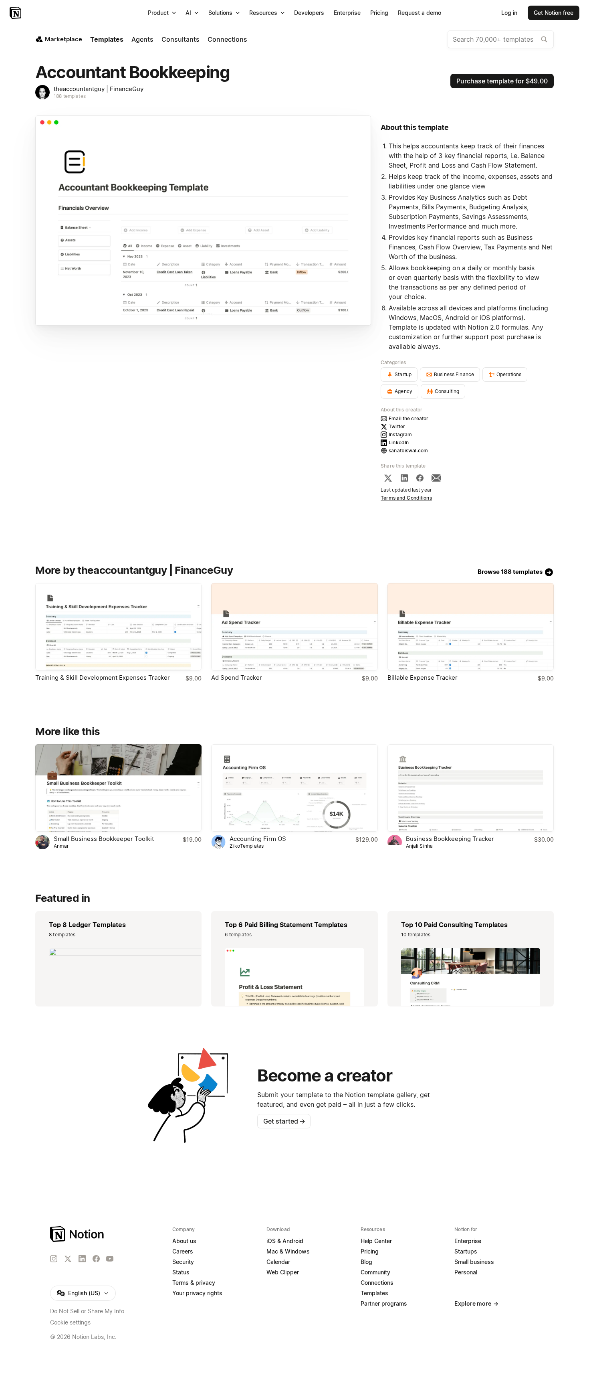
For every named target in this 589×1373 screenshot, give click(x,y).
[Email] (436, 478)
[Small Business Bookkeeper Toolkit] (118, 788)
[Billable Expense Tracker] (470, 626)
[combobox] (501, 39)
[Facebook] (420, 478)
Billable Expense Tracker (422, 677)
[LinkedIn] (404, 478)
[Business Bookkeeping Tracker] (470, 788)
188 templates (70, 96)
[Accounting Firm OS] (294, 788)
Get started (284, 1121)
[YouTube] (109, 1258)
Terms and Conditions (406, 498)
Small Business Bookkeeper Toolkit (104, 838)
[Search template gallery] (544, 39)
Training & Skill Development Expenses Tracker (102, 677)
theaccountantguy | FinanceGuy (98, 89)
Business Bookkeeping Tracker (450, 838)
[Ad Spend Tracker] (294, 626)
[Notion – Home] (16, 13)
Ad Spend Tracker (236, 677)
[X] (388, 478)
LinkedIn (399, 442)
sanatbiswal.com (408, 451)
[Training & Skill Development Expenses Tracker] (118, 626)
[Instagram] (53, 1258)
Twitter (397, 426)
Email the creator (408, 418)
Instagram (400, 434)
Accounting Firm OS (258, 838)
